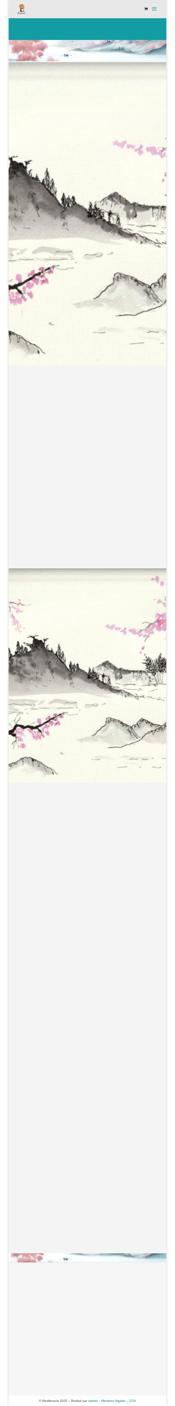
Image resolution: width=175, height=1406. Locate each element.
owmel (93, 1401)
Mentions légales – (115, 1401)
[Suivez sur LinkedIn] (96, 1375)
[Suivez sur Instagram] (87, 1375)
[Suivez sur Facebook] (78, 1375)
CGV (132, 1401)
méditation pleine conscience (126, 894)
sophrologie (98, 810)
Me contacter (87, 1158)
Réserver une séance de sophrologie (88, 558)
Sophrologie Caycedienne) (99, 1058)
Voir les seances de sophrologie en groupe (92, 1141)
